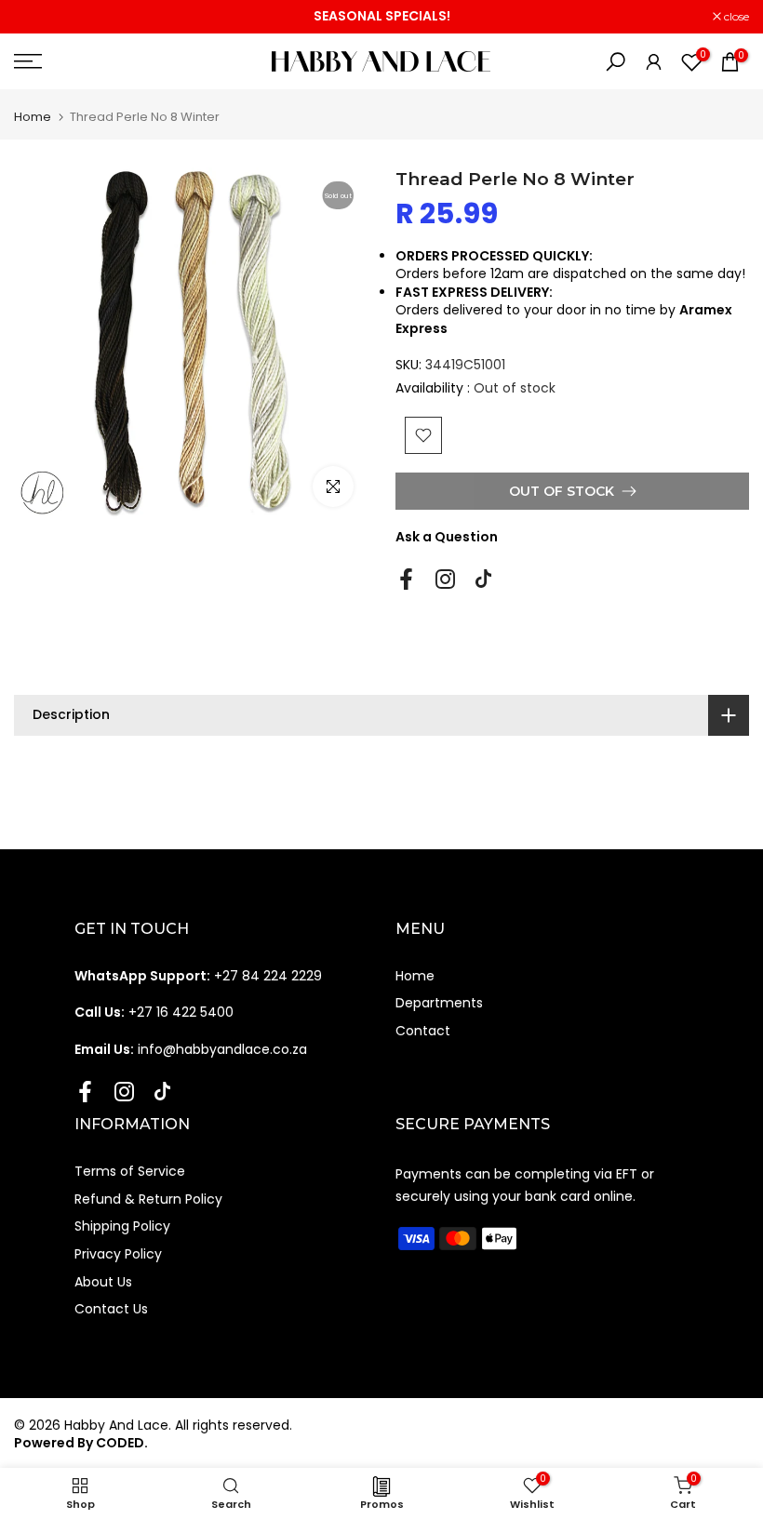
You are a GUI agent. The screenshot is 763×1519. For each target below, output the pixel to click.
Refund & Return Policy (148, 1199)
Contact (422, 1030)
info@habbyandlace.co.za (190, 1049)
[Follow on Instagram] (445, 579)
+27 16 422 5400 (154, 1012)
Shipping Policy (122, 1226)
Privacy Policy (118, 1254)
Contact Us (111, 1308)
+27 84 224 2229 (198, 975)
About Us (103, 1281)
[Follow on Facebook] (406, 579)
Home (32, 117)
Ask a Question (446, 536)
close (36, 16)
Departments (439, 1002)
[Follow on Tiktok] (483, 579)
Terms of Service (129, 1171)
